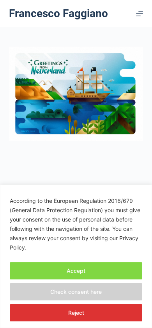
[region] (76, 256)
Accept (76, 270)
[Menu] (139, 13)
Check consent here (76, 291)
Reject (76, 312)
